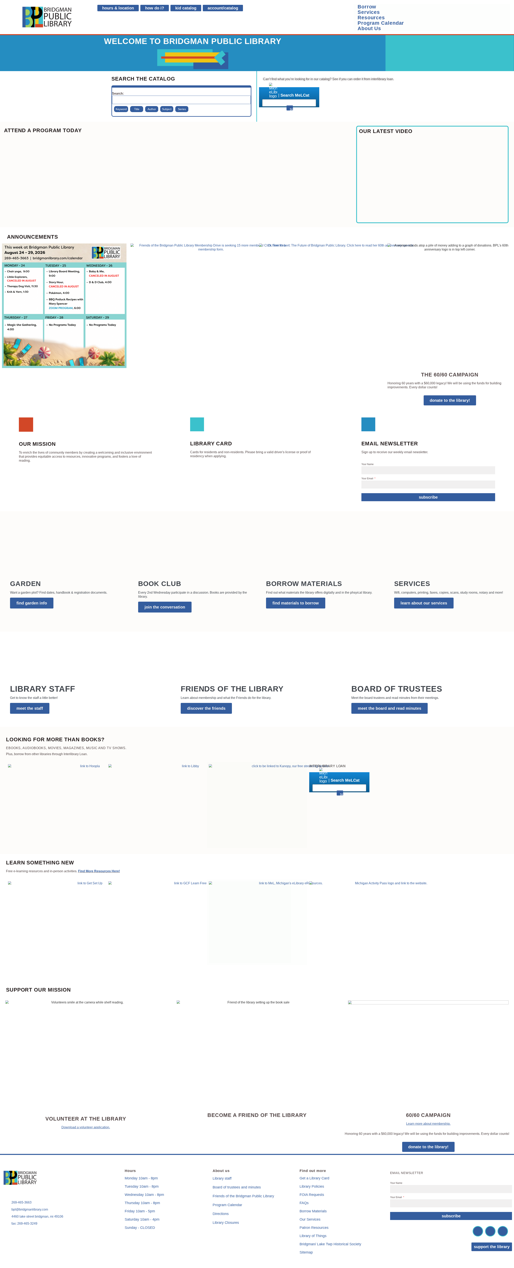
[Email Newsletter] (368, 424)
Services (369, 12)
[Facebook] (478, 1231)
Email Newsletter (389, 444)
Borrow (367, 6)
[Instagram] (490, 1231)
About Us (369, 28)
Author (152, 109)
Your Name (367, 464)
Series (182, 109)
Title (136, 109)
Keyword (121, 109)
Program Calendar (381, 23)
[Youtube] (503, 1231)
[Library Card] (197, 424)
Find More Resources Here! (99, 871)
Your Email (367, 478)
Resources (371, 17)
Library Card (211, 444)
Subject (166, 109)
